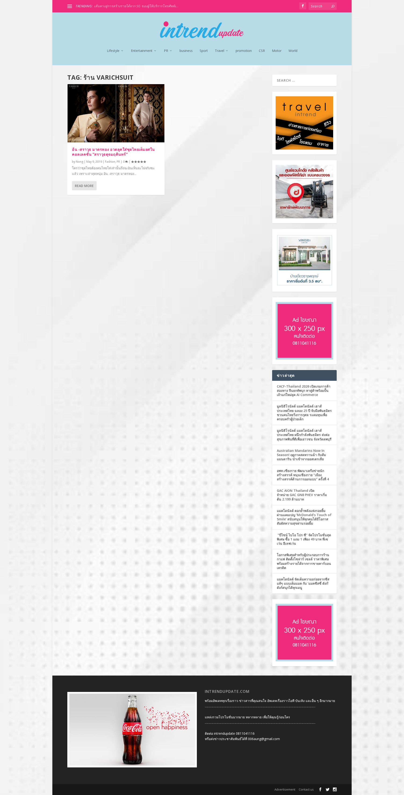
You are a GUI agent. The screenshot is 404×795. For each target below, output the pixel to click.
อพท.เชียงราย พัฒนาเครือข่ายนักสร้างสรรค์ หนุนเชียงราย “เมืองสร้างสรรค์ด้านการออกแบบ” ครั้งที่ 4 (303, 474)
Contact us (306, 789)
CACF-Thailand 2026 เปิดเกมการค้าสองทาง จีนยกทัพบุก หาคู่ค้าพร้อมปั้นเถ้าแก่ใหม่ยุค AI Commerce (303, 390)
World (293, 51)
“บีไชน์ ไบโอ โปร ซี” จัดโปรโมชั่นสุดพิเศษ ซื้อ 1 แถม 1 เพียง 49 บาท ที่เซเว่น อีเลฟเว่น (304, 539)
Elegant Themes (97, 789)
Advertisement (284, 789)
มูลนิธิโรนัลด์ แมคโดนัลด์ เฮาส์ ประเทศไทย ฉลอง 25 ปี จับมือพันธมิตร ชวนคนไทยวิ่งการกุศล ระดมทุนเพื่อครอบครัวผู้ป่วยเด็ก (304, 412)
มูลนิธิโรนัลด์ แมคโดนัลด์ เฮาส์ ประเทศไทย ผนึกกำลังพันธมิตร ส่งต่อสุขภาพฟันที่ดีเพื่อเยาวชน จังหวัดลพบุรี (304, 434)
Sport (204, 51)
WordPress (137, 789)
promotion (244, 51)
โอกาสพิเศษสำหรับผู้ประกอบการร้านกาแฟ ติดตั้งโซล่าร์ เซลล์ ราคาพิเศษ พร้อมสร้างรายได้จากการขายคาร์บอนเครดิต (304, 561)
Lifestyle (113, 51)
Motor (276, 51)
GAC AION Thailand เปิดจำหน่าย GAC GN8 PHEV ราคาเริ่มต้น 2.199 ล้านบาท (302, 494)
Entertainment (141, 51)
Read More (84, 185)
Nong (79, 162)
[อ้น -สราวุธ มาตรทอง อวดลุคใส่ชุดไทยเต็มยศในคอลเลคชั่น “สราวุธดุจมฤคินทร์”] (116, 113)
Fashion (110, 162)
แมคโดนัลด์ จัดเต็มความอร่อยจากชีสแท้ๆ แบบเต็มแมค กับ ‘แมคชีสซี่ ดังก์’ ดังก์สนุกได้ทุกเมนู (303, 583)
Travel (219, 51)
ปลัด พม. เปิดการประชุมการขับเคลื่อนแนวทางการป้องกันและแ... (140, 6)
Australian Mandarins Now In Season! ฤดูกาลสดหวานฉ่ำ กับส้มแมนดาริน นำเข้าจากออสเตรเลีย (301, 454)
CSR (262, 51)
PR (166, 51)
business (186, 51)
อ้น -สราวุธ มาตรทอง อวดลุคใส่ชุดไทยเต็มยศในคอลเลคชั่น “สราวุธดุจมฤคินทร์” (113, 152)
